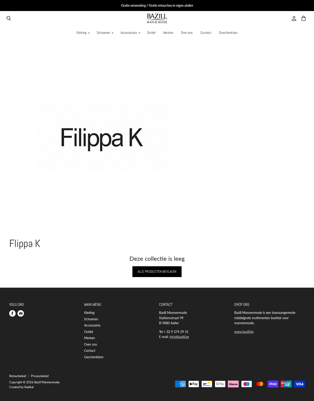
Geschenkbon (228, 32)
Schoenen (104, 32)
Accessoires (129, 32)
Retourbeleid (17, 376)
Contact (205, 32)
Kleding (82, 32)
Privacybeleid (40, 376)
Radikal (29, 387)
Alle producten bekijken (157, 271)
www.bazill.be (244, 332)
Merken (168, 32)
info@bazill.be (179, 337)
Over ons (187, 32)
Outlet (151, 32)
